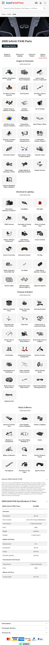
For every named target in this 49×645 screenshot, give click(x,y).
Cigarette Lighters (40, 286)
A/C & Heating (39, 109)
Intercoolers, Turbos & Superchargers (24, 155)
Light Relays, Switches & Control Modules (24, 240)
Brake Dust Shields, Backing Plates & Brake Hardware (39, 386)
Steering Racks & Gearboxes (9, 371)
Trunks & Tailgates (40, 424)
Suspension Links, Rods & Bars (24, 386)
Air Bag (39, 255)
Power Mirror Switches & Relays (40, 271)
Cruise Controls (40, 240)
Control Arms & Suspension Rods (40, 325)
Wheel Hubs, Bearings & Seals (9, 171)
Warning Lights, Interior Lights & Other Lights (24, 286)
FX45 (9, 14)
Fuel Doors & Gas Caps (24, 471)
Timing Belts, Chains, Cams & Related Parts (24, 125)
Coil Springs (9, 355)
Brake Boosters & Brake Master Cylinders (24, 340)
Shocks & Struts (40, 355)
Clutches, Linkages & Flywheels (9, 140)
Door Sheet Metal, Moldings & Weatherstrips (24, 440)
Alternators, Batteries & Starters (9, 209)
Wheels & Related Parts (9, 310)
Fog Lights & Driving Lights (24, 225)
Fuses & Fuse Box (9, 255)
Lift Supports (9, 470)
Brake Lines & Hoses (9, 340)
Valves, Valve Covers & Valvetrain (39, 79)
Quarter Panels (40, 470)
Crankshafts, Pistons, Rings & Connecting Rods (39, 140)
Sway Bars (24, 324)
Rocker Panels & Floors (39, 456)
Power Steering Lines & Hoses (24, 371)
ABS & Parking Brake (40, 371)
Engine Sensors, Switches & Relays (9, 109)
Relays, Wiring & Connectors (9, 240)
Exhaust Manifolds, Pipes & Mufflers (9, 186)
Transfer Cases (40, 155)
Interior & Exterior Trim (9, 425)
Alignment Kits (9, 401)
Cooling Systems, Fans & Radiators (24, 79)
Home (4, 14)
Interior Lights (9, 286)
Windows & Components (9, 440)
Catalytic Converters (24, 109)
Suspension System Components (24, 356)
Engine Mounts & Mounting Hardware (24, 171)
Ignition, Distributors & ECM (9, 79)
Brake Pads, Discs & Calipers (40, 340)
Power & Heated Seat (40, 225)
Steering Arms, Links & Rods (9, 325)
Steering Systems (40, 309)
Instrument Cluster (24, 255)
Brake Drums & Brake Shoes (9, 386)
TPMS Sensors (9, 224)
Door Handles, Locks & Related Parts (24, 425)
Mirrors (24, 455)
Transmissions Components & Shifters (24, 140)
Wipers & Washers (9, 455)
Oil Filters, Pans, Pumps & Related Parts (9, 125)
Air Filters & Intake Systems (9, 94)
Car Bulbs (24, 270)
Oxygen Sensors (39, 170)
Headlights (24, 209)
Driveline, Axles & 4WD (40, 94)
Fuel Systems (24, 93)
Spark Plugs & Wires (39, 124)
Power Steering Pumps (24, 310)
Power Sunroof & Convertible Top (9, 271)
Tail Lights (40, 209)
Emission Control (9, 155)
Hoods (40, 440)
